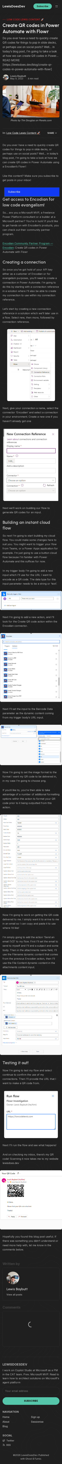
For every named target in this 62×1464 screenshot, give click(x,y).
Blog (5, 1426)
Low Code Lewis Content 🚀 (25, 19)
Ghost (28, 1458)
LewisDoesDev (29, 1455)
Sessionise (37, 1421)
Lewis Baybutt (18, 76)
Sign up (35, 1417)
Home (6, 1417)
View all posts (14, 1294)
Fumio (38, 1458)
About (6, 1421)
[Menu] (56, 6)
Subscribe (42, 6)
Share (50, 133)
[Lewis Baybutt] (6, 77)
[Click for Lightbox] (31, 365)
